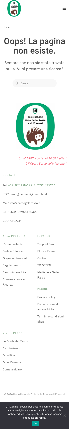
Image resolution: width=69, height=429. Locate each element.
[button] (64, 8)
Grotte (41, 258)
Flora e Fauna (46, 251)
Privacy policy (46, 297)
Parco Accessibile (14, 272)
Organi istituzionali (15, 258)
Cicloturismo (11, 348)
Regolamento (11, 265)
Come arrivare (12, 369)
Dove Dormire (12, 362)
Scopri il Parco (46, 244)
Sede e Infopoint (14, 251)
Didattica (9, 355)
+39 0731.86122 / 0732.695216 (32, 185)
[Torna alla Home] (14, 8)
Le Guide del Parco (15, 341)
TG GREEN (44, 265)
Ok (35, 423)
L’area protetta (13, 244)
